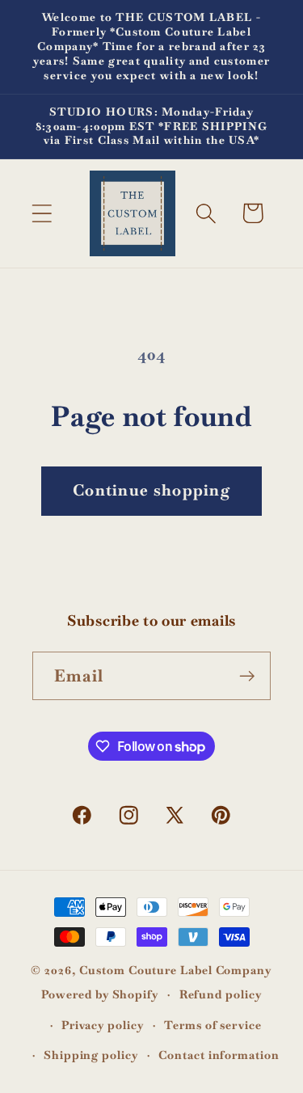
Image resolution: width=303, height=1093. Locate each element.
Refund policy (221, 994)
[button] (42, 213)
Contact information (218, 1055)
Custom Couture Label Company (175, 970)
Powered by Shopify (100, 994)
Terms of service (213, 1025)
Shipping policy (91, 1055)
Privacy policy (103, 1025)
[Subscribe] (247, 676)
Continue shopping (151, 490)
